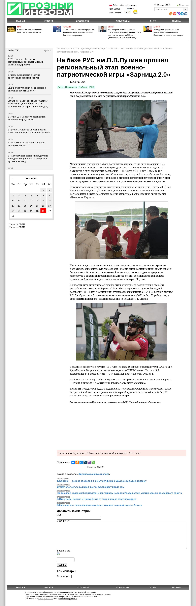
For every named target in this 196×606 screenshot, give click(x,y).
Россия (67, 27)
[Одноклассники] (77, 462)
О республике (82, 21)
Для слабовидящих (128, 5)
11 (19, 200)
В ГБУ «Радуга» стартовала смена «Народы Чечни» (26, 144)
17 (13, 205)
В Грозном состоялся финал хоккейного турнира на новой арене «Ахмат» (99, 505)
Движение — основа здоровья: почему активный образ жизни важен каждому (101, 481)
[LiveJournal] (85, 462)
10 (13, 200)
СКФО (110, 27)
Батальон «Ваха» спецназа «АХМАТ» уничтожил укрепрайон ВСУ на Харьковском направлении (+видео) (28, 103)
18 (19, 205)
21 (37, 205)
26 (25, 210)
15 (43, 200)
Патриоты (71, 87)
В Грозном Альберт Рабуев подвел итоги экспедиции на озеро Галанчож (29, 131)
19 (25, 205)
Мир (19, 27)
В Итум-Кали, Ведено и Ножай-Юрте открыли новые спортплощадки (96, 499)
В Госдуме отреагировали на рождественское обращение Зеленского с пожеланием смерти (168, 32)
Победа (83, 87)
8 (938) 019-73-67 (45, 599)
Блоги (157, 27)
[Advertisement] (121, 426)
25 (19, 210)
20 (31, 205)
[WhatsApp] (93, 462)
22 (43, 205)
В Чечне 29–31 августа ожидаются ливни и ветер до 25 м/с (26, 118)
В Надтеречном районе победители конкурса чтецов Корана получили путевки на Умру (28, 158)
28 (37, 210)
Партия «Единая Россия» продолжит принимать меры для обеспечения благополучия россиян (79, 32)
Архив (47, 50)
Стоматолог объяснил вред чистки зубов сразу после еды (90, 487)
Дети (60, 87)
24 (13, 210)
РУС (91, 87)
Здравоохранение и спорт (92, 48)
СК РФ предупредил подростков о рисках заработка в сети (27, 89)
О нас (153, 21)
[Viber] (89, 462)
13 (31, 200)
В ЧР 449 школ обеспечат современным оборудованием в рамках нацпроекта (25, 62)
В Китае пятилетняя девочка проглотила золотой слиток (24, 76)
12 (25, 200)
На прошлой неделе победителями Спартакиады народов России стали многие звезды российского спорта (119, 493)
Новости (13, 50)
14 (37, 200)
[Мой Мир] (81, 462)
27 (31, 210)
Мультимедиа (123, 21)
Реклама (176, 21)
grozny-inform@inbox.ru (67, 599)
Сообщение (63, 521)
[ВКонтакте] (73, 462)
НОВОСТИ (48, 21)
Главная (20, 21)
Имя (59, 515)
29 (43, 210)
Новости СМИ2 (17, 224)
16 (49, 200)
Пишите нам (184, 5)
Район (115, 5)
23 (49, 205)
